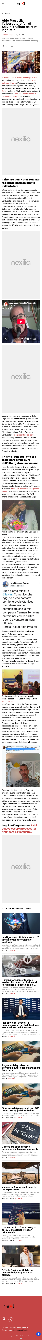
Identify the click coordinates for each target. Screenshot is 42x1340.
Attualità (6, 14)
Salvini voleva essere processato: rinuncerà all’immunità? (20, 829)
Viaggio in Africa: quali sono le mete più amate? (19, 1188)
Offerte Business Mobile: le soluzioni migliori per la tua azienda (17, 1272)
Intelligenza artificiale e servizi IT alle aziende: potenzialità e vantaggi (20, 939)
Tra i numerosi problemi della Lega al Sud (19, 77)
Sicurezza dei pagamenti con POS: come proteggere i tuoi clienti (21, 1109)
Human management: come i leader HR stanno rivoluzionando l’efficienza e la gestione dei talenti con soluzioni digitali (20, 982)
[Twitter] (9, 1318)
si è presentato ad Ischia (24, 435)
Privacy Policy (22, 1327)
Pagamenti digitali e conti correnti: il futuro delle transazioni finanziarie (21, 1067)
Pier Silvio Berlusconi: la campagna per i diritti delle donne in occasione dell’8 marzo (20, 1025)
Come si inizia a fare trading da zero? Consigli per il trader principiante (19, 1229)
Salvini (4, 91)
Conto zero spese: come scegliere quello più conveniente (20, 1148)
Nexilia (4, 950)
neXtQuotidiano (8, 1117)
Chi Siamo (5, 1327)
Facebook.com (8, 701)
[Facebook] (3, 1318)
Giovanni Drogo (7, 35)
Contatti (13, 1327)
